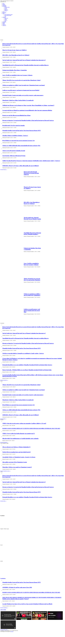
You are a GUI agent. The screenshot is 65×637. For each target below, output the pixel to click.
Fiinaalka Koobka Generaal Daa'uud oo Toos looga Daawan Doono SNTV (21, 130)
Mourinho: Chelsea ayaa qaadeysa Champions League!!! (17, 467)
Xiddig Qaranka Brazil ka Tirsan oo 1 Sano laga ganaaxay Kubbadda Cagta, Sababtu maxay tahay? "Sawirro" (31, 160)
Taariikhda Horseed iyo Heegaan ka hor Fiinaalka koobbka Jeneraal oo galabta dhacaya (25, 65)
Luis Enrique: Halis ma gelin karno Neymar (13, 155)
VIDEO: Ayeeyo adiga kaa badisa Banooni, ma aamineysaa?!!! (18, 433)
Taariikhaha (3, 578)
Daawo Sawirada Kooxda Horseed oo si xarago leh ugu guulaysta (31, 173)
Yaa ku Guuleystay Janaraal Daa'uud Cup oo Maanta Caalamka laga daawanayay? (24, 60)
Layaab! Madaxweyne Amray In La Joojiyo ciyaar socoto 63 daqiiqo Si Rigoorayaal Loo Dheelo (27, 604)
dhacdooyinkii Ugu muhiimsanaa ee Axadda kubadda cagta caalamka (20, 438)
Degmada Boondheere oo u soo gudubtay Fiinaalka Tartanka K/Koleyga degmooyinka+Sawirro (27, 364)
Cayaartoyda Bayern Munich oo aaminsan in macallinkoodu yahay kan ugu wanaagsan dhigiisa (27, 110)
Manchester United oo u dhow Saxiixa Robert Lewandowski (18, 100)
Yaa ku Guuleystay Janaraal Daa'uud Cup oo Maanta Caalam (32, 218)
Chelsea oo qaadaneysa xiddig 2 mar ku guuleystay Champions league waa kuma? (23, 85)
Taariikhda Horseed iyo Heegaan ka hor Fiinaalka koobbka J (32, 233)
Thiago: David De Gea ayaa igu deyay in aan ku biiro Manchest (32, 279)
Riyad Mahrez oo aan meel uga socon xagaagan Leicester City (18, 140)
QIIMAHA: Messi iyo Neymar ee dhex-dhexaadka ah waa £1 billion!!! (20, 165)
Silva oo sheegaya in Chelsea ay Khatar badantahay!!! (16, 447)
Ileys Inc (12, 631)
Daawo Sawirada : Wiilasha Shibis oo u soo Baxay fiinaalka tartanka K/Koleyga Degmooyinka (26, 370)
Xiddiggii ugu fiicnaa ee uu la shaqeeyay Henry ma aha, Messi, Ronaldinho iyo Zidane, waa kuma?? (28, 105)
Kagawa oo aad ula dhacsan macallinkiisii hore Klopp (16, 115)
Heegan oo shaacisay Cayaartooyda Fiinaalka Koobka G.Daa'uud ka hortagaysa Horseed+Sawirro (28, 120)
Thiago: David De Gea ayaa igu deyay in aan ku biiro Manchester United (21, 80)
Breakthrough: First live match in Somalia (13, 125)
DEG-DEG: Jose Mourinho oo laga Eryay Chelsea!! (15, 55)
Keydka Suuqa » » (3, 418)
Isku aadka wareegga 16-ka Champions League (14, 462)
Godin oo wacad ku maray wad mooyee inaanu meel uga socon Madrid (20, 90)
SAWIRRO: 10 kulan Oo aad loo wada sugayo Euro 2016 (17, 587)
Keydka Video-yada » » (4, 629)
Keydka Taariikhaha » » (4, 607)
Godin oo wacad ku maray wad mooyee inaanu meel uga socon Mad (32, 310)
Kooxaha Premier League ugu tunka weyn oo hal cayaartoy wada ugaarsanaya (22, 95)
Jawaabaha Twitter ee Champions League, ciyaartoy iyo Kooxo (18, 457)
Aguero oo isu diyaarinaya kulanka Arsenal (13, 150)
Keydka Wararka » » (3, 169)
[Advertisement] (6, 33)
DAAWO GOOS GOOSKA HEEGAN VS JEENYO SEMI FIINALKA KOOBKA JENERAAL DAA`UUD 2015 (31, 428)
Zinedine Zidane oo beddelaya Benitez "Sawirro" (15, 135)
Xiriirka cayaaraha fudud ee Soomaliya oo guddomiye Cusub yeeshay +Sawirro (23, 353)
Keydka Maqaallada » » (4, 442)
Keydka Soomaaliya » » (4, 380)
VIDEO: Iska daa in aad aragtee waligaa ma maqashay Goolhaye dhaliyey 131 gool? (24, 423)
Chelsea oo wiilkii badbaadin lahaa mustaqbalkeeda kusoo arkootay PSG (21, 145)
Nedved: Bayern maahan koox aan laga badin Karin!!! (16, 452)
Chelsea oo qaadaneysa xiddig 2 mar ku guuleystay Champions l (32, 294)
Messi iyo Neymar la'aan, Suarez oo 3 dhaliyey (14, 50)
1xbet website (3, 609)
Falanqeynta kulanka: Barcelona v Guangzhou (14, 70)
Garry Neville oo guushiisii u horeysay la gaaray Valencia (17, 75)
